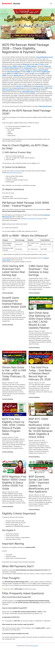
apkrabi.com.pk (18, 75)
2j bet (28, 90)
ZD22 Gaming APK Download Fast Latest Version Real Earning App (13, 270)
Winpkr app (26, 64)
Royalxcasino (28, 68)
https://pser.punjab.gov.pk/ (14, 172)
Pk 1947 (32, 73)
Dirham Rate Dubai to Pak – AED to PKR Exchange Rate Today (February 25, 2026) (14, 373)
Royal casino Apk (18, 88)
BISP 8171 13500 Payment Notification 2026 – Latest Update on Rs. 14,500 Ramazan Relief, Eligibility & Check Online (40, 427)
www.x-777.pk (25, 70)
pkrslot (18, 86)
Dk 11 (40, 90)
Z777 (34, 71)
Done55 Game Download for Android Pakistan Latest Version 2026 (14, 302)
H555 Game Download (13, 71)
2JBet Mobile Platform (28, 91)
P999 (46, 88)
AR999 (28, 71)
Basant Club (39, 86)
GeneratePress (34, 645)
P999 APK (27, 86)
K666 (16, 73)
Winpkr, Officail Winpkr (12, 68)
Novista (16, 3)
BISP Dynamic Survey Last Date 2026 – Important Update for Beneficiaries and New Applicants (39, 484)
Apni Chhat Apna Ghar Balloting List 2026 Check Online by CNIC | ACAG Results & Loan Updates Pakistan (40, 320)
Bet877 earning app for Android (32, 218)
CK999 (14, 66)
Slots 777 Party (39, 64)
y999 (43, 73)
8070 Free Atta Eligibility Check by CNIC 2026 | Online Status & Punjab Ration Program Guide (13, 426)
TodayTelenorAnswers (45, 106)
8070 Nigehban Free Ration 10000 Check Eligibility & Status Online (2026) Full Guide (14, 482)
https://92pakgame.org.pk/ (44, 57)
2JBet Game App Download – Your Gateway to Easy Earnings (39, 270)
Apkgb (35, 88)
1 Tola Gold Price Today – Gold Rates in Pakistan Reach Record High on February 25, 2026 (40, 373)
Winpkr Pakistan (31, 66)
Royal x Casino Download (40, 70)
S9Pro (20, 66)
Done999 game (45, 71)
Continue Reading (7, 293)
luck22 (4, 66)
